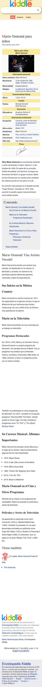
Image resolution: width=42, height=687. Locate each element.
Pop (17, 134)
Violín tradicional (22, 137)
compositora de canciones (25, 123)
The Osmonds (9, 567)
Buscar (38, 10)
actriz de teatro (21, 125)
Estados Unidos (27, 82)
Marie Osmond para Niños (13, 639)
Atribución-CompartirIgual (12, 633)
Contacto (24, 681)
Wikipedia (33, 674)
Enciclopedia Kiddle (10, 625)
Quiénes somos (30, 678)
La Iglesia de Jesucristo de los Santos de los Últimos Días (27, 90)
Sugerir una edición (21, 650)
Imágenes (20, 17)
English (28, 17)
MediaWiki (31, 676)
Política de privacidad (10, 681)
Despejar (33, 10)
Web (12, 17)
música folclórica (33, 134)
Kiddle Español (7, 678)
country (22, 134)
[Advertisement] (21, 26)
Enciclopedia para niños (11, 44)
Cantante (19, 120)
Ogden (18, 82)
